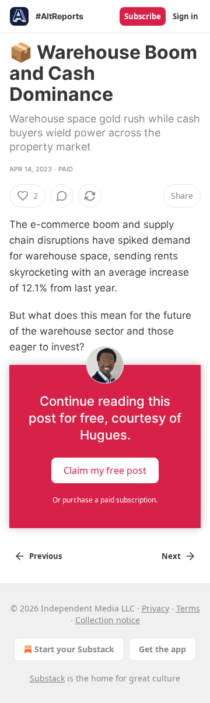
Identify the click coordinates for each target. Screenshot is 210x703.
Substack (47, 678)
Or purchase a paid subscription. (105, 500)
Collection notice (107, 619)
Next (171, 556)
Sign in (185, 16)
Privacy (155, 608)
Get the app (162, 649)
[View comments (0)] (62, 196)
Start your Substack (74, 649)
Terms (188, 608)
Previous (45, 556)
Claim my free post (105, 469)
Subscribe (142, 16)
